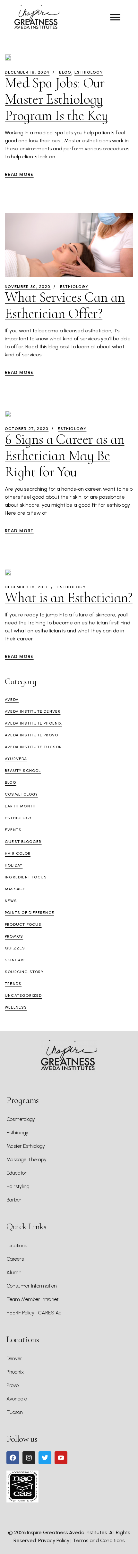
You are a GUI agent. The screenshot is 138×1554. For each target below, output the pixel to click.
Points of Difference (29, 912)
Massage (15, 889)
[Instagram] (28, 1457)
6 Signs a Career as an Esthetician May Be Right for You (64, 455)
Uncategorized (23, 995)
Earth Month (20, 806)
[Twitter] (45, 1457)
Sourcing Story (24, 972)
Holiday (13, 865)
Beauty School (23, 770)
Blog (65, 72)
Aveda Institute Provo (31, 735)
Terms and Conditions (99, 1540)
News (11, 901)
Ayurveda (16, 759)
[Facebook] (12, 1457)
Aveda (12, 699)
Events (13, 830)
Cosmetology (21, 794)
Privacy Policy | (55, 1540)
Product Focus (23, 924)
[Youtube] (61, 1457)
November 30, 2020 (27, 286)
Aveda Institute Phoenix (33, 723)
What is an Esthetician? (69, 597)
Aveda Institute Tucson (33, 747)
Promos (14, 936)
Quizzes (15, 948)
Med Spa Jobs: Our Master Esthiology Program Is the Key (56, 99)
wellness (16, 1007)
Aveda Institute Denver (32, 711)
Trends (13, 983)
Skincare (15, 960)
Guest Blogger (23, 841)
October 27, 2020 (26, 428)
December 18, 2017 (26, 587)
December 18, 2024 (27, 72)
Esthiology (88, 72)
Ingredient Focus (26, 877)
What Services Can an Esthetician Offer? (65, 305)
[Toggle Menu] (115, 17)
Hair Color (17, 853)
